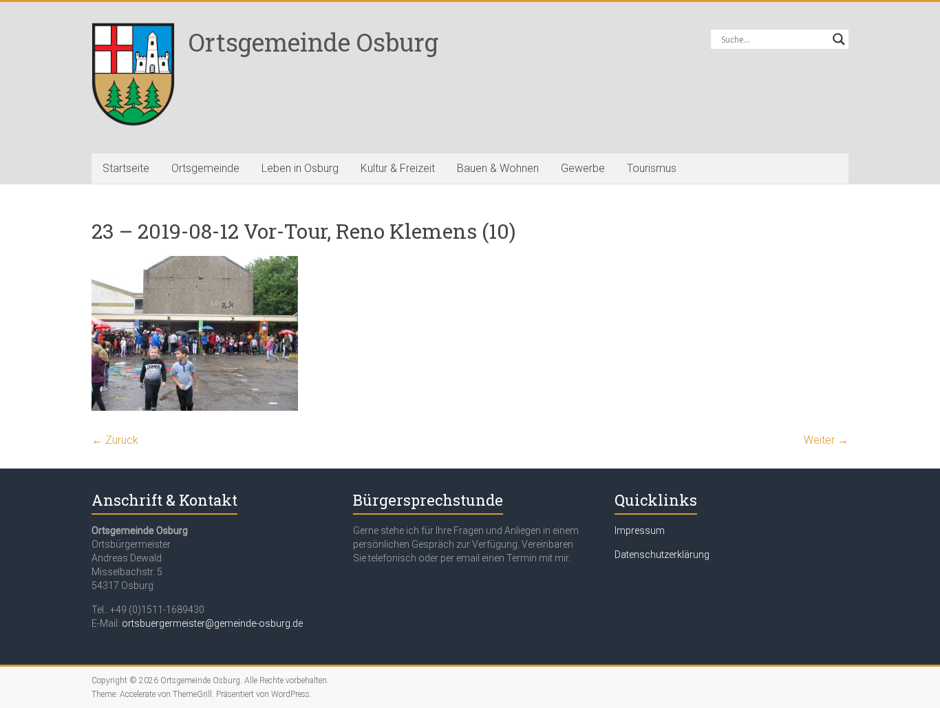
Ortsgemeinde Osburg (313, 41)
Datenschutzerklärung (662, 554)
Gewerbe (583, 168)
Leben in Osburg (300, 168)
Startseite (126, 168)
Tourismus (651, 168)
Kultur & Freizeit (398, 168)
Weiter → (826, 440)
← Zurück (115, 440)
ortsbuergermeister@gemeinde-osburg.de (212, 623)
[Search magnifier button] (838, 39)
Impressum (640, 530)
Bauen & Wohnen (498, 168)
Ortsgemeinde (205, 168)
